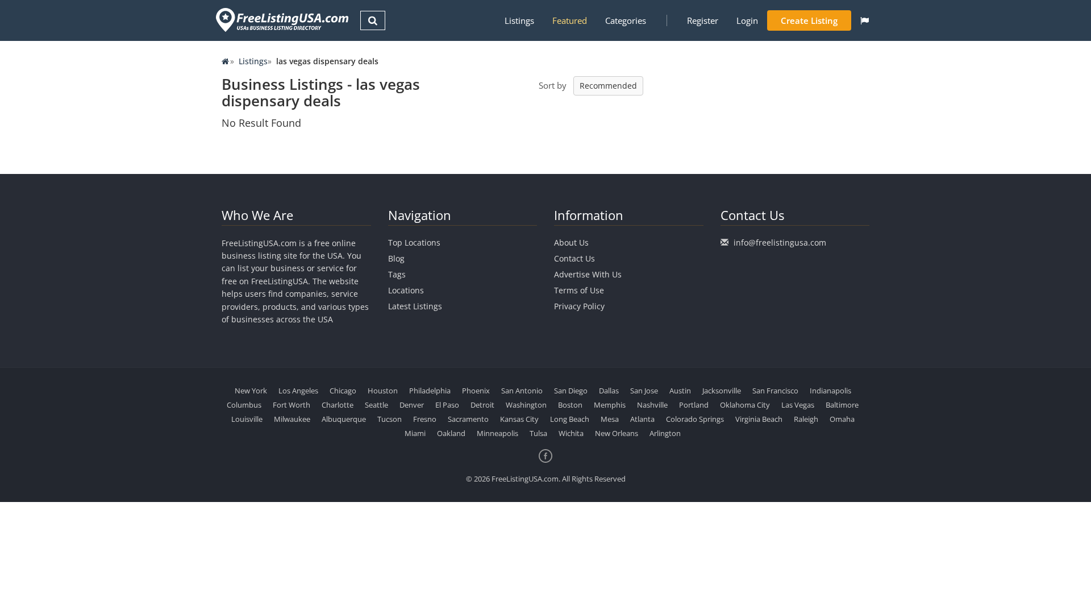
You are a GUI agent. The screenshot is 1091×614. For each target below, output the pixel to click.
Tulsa (538, 433)
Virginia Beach (758, 419)
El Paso (447, 405)
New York (251, 390)
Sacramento (468, 419)
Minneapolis (497, 433)
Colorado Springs (695, 419)
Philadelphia (430, 390)
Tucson (389, 419)
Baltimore (842, 405)
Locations (406, 290)
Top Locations (414, 242)
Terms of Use (579, 290)
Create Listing (809, 20)
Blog (396, 258)
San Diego (571, 390)
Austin (680, 390)
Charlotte (337, 405)
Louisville (247, 419)
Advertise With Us (588, 274)
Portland (694, 405)
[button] (864, 20)
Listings (519, 20)
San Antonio (522, 390)
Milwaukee (292, 419)
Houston (383, 390)
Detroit (482, 405)
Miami (415, 433)
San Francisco (775, 390)
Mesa (610, 419)
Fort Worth (291, 405)
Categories (625, 20)
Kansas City (519, 419)
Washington (526, 405)
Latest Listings (415, 306)
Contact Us (574, 258)
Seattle (376, 405)
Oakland (451, 433)
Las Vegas (797, 405)
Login (747, 20)
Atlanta (642, 419)
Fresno (424, 419)
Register (702, 20)
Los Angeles (298, 390)
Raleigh (806, 419)
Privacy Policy (579, 306)
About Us (571, 242)
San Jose (644, 390)
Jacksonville (721, 390)
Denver (411, 405)
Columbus (244, 405)
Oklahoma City (745, 405)
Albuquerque (344, 419)
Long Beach (569, 419)
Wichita (571, 433)
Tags (397, 274)
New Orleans (616, 433)
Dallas (609, 390)
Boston (570, 405)
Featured (569, 20)
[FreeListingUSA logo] (281, 19)
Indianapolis (830, 390)
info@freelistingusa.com (780, 242)
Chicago (343, 390)
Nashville (652, 405)
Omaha (842, 419)
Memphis (610, 405)
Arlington (665, 433)
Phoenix (476, 390)
